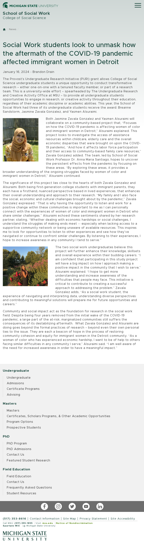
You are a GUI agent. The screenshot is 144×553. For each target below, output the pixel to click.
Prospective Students (24, 427)
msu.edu (47, 523)
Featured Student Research (28, 460)
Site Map (69, 518)
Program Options (20, 421)
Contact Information (45, 518)
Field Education (19, 476)
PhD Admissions (19, 449)
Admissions (15, 383)
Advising (13, 394)
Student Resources (21, 493)
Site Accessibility (123, 518)
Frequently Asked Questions (29, 487)
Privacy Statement (93, 518)
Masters (13, 410)
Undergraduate (19, 377)
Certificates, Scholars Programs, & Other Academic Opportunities (58, 416)
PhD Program (17, 443)
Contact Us (15, 454)
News (12, 29)
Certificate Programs (23, 388)
